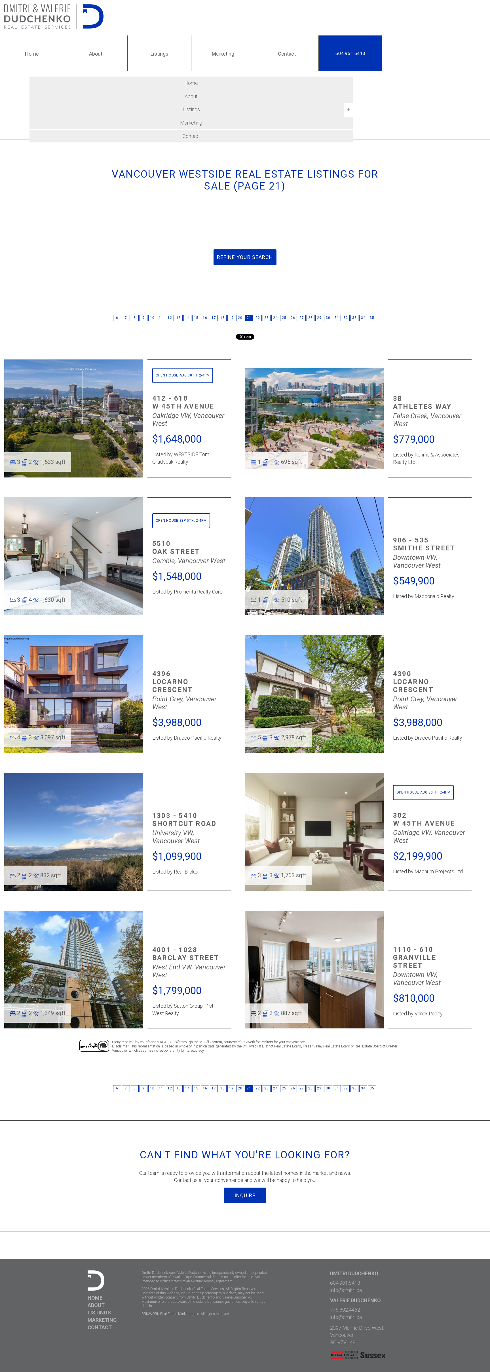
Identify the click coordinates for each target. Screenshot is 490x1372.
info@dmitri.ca (346, 1290)
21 (249, 318)
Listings (99, 1313)
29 (319, 318)
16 (205, 318)
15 (196, 318)
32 (345, 318)
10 (152, 318)
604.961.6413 (350, 53)
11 (161, 318)
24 (275, 318)
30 (328, 318)
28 (310, 318)
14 (187, 318)
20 (240, 318)
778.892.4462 (345, 1310)
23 (266, 318)
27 (301, 318)
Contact (191, 136)
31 (337, 318)
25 (284, 318)
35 (372, 318)
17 (214, 318)
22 (257, 318)
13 (178, 318)
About (191, 96)
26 (293, 318)
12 (170, 318)
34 (363, 318)
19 (231, 318)
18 (222, 318)
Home (191, 83)
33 (354, 318)
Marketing (191, 123)
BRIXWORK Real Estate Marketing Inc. (170, 1314)
